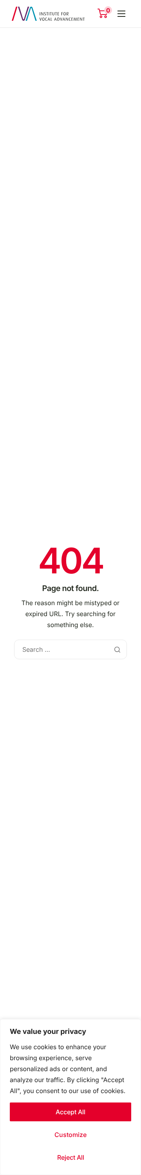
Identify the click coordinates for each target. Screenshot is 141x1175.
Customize (70, 1135)
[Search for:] (70, 649)
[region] (70, 1097)
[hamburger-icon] (121, 14)
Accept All (70, 1112)
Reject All (70, 1157)
